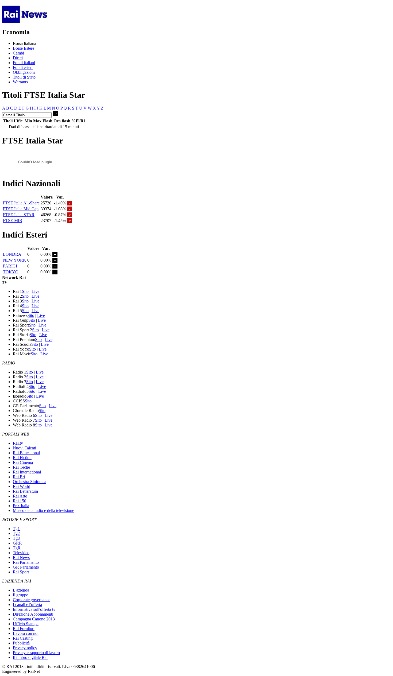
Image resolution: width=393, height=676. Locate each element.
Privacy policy (25, 648)
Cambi (18, 53)
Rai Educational (26, 452)
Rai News (21, 557)
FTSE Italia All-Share (21, 203)
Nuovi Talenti (24, 448)
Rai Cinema (23, 462)
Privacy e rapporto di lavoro (36, 652)
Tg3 (16, 538)
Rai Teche (21, 467)
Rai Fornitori (23, 628)
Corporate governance (31, 599)
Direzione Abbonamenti (33, 614)
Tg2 (16, 533)
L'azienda (21, 590)
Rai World (21, 486)
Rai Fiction (22, 457)
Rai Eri (19, 477)
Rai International (27, 472)
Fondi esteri (23, 67)
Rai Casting (23, 638)
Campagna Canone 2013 (34, 619)
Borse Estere (23, 48)
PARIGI (10, 266)
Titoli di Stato (24, 77)
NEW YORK (14, 260)
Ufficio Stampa (25, 623)
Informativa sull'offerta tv (34, 609)
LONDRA (12, 254)
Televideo (21, 552)
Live (35, 291)
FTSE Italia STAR (18, 214)
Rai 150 (19, 501)
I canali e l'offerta (27, 604)
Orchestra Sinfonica (29, 481)
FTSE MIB (12, 220)
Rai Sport (21, 572)
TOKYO (10, 272)
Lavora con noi (25, 633)
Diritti (18, 58)
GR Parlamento (26, 567)
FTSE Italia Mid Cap (20, 209)
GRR (17, 543)
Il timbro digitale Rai (30, 657)
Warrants (20, 82)
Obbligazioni (24, 72)
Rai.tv (18, 443)
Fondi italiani (24, 62)
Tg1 (16, 528)
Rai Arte (20, 496)
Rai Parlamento (26, 562)
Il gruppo (20, 595)
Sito (25, 291)
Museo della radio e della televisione (43, 510)
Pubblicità (21, 643)
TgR (17, 548)
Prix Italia (21, 505)
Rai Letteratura (25, 491)
